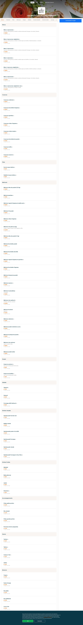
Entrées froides (45, 19)
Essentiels (40, 621)
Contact (41, 2)
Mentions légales (49, 2)
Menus (2, 19)
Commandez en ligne (71, 20)
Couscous (8, 19)
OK (27, 621)
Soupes (24, 19)
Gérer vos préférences (48, 617)
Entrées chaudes (36, 19)
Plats (13, 19)
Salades (29, 19)
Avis (37, 2)
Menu (32, 2)
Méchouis (19, 19)
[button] (56, 20)
